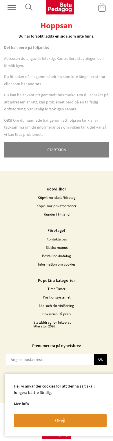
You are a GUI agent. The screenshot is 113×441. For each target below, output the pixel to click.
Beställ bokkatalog (56, 255)
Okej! (60, 420)
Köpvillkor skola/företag (57, 197)
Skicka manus (57, 247)
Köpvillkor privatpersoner (56, 205)
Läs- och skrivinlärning (56, 305)
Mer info (21, 403)
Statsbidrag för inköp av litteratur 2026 (52, 324)
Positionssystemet (56, 297)
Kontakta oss (56, 239)
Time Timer (56, 288)
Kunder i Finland (57, 214)
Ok (100, 359)
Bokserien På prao (56, 314)
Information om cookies (56, 264)
